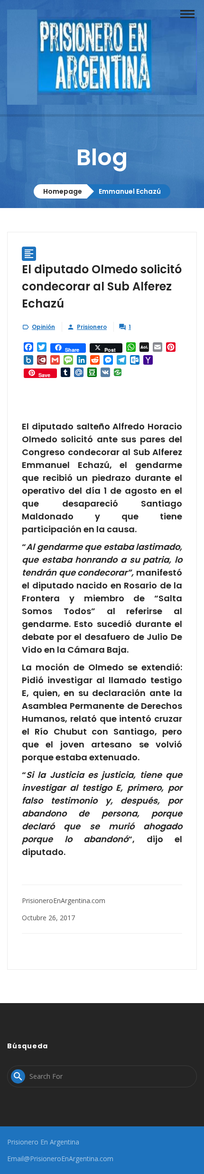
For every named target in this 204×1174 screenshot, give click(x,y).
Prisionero (92, 327)
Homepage (62, 191)
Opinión (43, 327)
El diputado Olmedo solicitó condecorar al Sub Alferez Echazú (102, 286)
